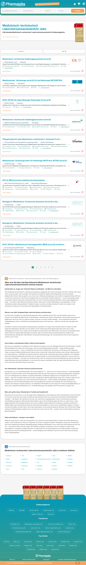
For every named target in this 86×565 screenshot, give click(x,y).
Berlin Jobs (16, 541)
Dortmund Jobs (78, 541)
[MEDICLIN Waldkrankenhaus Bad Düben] (77, 121)
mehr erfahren (7, 71)
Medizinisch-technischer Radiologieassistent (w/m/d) (27, 119)
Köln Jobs (6, 541)
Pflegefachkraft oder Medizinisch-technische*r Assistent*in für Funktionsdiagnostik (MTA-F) (31, 139)
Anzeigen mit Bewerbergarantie (67, 559)
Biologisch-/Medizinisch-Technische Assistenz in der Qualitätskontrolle (30, 223)
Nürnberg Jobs (31, 549)
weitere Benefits (9, 68)
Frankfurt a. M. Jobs (14, 545)
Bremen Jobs (50, 545)
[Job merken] (82, 71)
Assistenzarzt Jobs (35, 528)
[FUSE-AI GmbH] (77, 101)
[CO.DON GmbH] (77, 203)
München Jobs (40, 541)
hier (50, 563)
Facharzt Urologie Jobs (64, 531)
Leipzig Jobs (61, 545)
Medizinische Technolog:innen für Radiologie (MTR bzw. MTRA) (35, 160)
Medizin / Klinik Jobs (37, 514)
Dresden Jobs (73, 545)
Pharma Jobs (73, 510)
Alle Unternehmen (34, 510)
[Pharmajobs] (13, 4)
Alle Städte (22, 510)
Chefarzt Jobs (72, 524)
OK (77, 563)
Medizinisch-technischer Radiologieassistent (27, 59)
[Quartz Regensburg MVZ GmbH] (77, 245)
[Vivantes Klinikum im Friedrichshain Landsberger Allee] (77, 140)
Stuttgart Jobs (28, 545)
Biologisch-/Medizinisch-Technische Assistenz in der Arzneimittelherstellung (30, 202)
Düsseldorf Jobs (65, 541)
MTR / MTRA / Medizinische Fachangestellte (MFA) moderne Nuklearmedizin (33, 244)
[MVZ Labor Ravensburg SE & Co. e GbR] (77, 181)
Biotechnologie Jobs (49, 510)
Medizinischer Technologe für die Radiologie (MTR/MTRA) (32, 80)
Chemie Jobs (62, 510)
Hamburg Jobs (28, 541)
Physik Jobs (51, 514)
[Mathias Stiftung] (77, 81)
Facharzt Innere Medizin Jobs (55, 524)
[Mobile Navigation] (84, 3)
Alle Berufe (11, 510)
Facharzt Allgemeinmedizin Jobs (44, 531)
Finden (77, 11)
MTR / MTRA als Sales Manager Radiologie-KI (27, 100)
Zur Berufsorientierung (11, 37)
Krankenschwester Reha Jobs (23, 531)
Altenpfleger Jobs (15, 524)
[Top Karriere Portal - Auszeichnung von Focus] (43, 492)
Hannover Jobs (52, 541)
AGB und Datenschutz (28, 559)
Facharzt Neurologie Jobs (19, 528)
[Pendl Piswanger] (77, 162)
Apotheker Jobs (69, 528)
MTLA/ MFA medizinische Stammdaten (24, 180)
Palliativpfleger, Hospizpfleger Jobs (33, 524)
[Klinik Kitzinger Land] (77, 60)
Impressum (46, 559)
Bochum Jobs (55, 549)
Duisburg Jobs (43, 549)
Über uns (12, 559)
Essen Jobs (39, 545)
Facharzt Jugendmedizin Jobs (53, 528)
